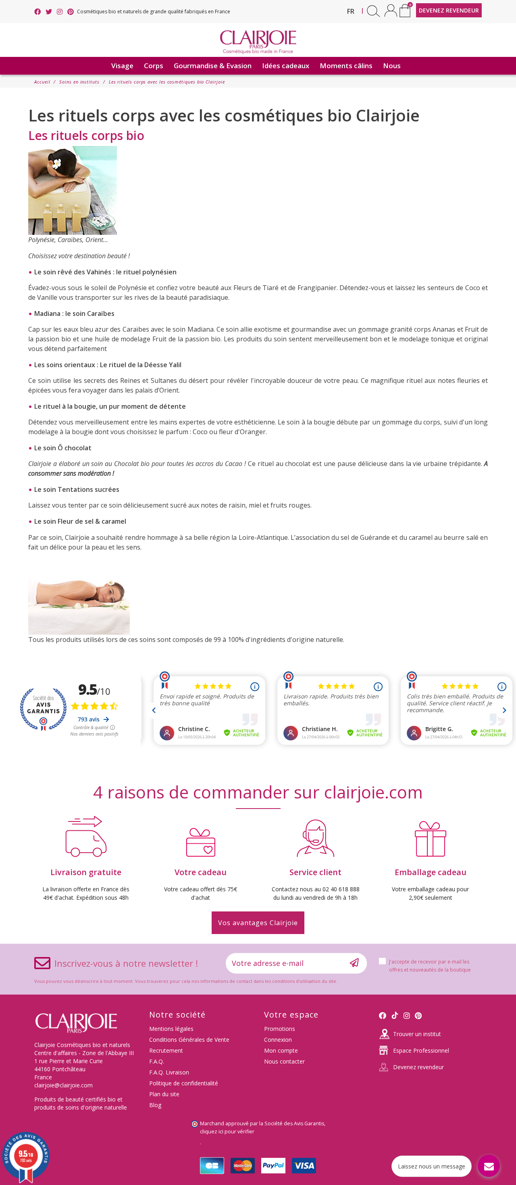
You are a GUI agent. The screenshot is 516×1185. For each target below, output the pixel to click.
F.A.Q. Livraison (169, 1072)
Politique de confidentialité (183, 1083)
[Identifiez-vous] (391, 10)
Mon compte (281, 1050)
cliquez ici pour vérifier (227, 1131)
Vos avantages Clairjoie (258, 922)
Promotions (279, 1028)
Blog (155, 1105)
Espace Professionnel (421, 1050)
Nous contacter (284, 1061)
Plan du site (164, 1094)
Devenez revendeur (418, 1067)
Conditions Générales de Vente (189, 1039)
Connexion (278, 1039)
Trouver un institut (417, 1034)
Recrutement (166, 1050)
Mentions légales (171, 1028)
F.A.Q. (156, 1061)
